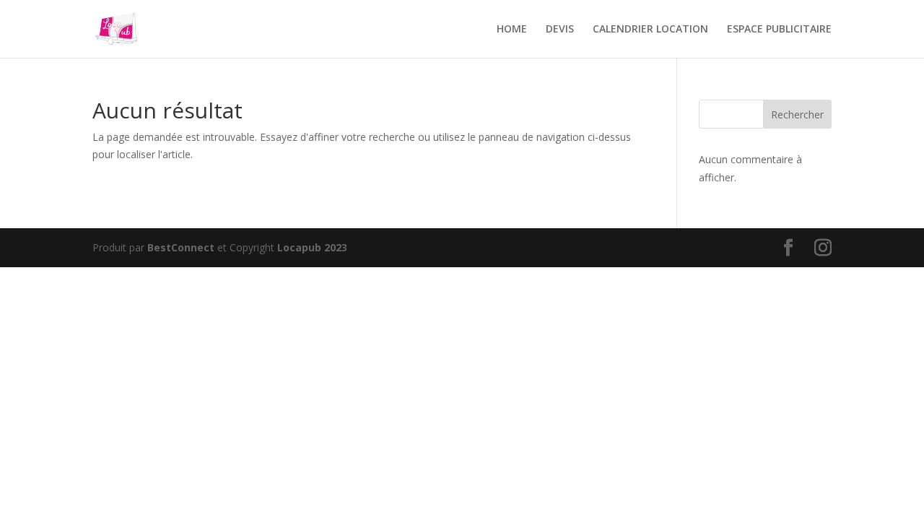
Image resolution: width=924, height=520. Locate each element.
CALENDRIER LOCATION (650, 29)
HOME (512, 29)
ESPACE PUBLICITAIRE (779, 29)
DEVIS (560, 29)
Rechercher (797, 114)
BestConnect (180, 247)
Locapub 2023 (312, 247)
